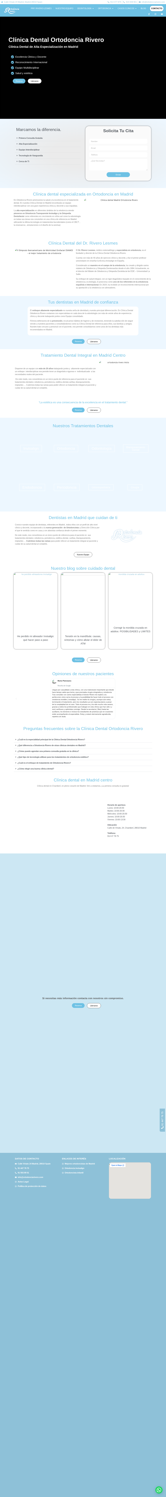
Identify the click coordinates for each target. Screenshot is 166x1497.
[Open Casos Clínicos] (136, 8)
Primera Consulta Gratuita (31, 138)
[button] (48, 138)
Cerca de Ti (24, 161)
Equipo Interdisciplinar (29, 150)
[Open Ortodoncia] (113, 8)
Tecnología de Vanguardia (31, 156)
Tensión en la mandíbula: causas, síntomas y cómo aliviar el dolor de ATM (83, 640)
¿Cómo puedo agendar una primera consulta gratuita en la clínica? (48, 751)
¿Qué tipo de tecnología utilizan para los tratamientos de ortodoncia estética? (53, 757)
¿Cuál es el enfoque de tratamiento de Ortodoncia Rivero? (44, 763)
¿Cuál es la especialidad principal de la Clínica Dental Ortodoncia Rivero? (51, 740)
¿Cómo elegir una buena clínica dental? (35, 769)
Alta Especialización (28, 144)
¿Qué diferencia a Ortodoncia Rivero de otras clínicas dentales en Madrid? (51, 745)
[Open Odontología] (93, 8)
